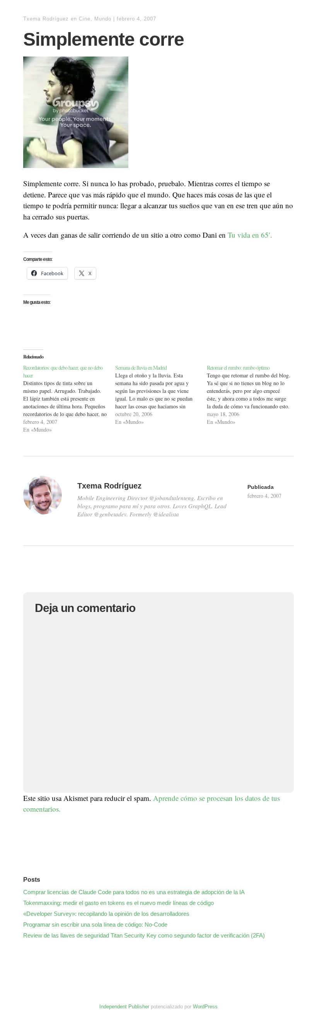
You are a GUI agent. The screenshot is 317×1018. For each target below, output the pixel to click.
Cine (84, 19)
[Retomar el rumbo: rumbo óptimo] (253, 395)
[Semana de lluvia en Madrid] (161, 395)
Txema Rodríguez (46, 19)
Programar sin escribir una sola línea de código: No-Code (95, 924)
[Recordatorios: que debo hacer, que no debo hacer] (69, 399)
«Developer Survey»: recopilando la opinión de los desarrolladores (106, 913)
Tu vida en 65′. (250, 235)
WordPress (205, 1006)
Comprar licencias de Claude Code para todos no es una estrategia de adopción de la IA (134, 892)
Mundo (102, 19)
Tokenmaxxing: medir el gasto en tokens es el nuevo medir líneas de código (118, 903)
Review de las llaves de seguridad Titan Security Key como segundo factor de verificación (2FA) (144, 935)
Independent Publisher (124, 1006)
